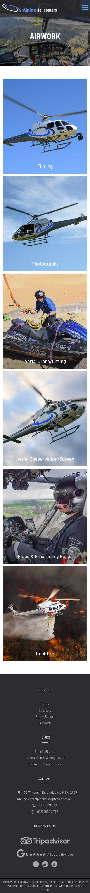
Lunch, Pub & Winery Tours (45, 757)
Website (64, 885)
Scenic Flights (45, 751)
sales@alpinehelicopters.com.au (48, 799)
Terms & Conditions (30, 885)
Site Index (50, 885)
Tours (45, 704)
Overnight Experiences (45, 764)
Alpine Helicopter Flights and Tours (51, 881)
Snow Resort (45, 716)
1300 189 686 (48, 805)
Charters (45, 710)
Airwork (45, 723)
